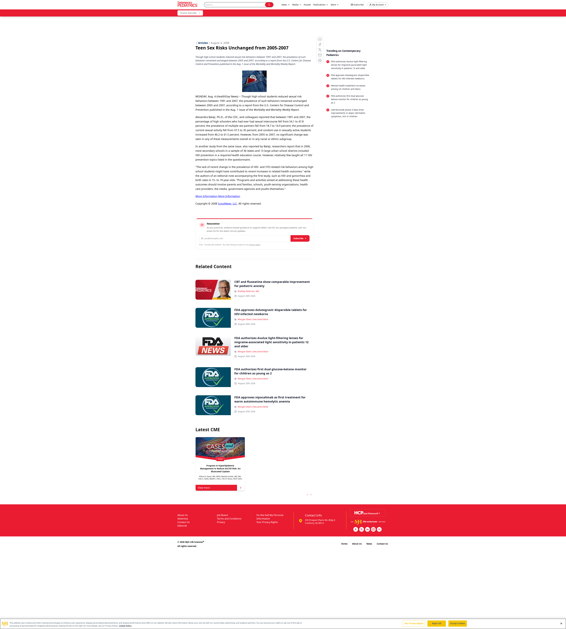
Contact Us (183, 522)
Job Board (222, 515)
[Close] (561, 623)
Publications (319, 4)
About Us (182, 515)
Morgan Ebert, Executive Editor (253, 319)
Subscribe (298, 238)
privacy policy (254, 244)
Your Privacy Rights (267, 522)
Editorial (182, 525)
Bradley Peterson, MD (248, 291)
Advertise (182, 518)
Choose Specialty (188, 12)
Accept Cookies (457, 623)
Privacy (221, 522)
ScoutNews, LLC (227, 203)
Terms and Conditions (229, 518)
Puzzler (307, 4)
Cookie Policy (125, 625)
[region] (283, 624)
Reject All (436, 623)
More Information (206, 196)
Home (344, 543)
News (369, 543)
